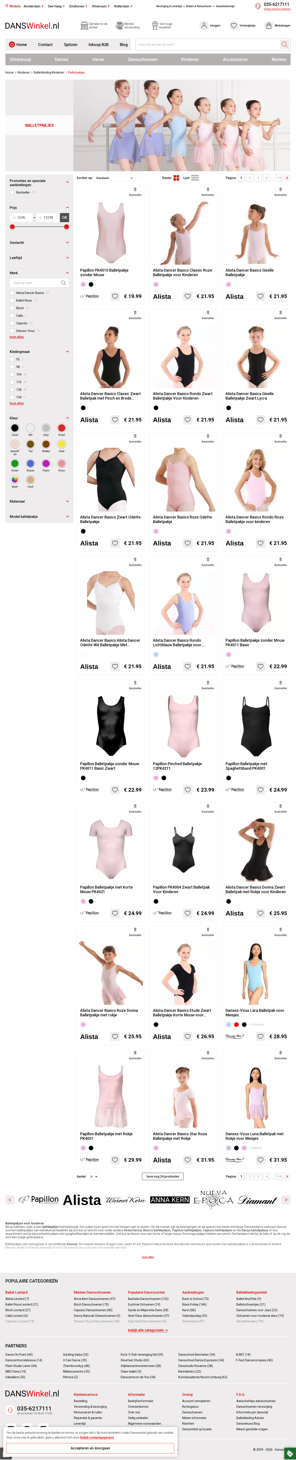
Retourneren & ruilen (88, 1412)
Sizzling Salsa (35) (75, 1354)
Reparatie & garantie (88, 1418)
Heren (98, 59)
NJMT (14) (243, 1354)
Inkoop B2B (99, 44)
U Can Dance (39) (75, 1360)
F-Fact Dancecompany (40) (254, 1360)
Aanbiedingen (193, 1292)
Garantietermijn (225, 6)
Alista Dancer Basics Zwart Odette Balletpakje (110, 519)
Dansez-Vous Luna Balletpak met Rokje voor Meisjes (255, 1136)
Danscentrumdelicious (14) (23, 1360)
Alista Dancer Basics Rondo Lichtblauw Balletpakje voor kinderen (177, 642)
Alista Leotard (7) (17, 1299)
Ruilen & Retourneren (199, 6)
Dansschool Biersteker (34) (196, 1354)
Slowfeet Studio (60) (135, 1360)
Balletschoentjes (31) (250, 1304)
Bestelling (80, 1401)
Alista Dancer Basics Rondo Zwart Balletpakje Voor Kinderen (183, 395)
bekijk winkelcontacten (277, 9)
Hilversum (99, 6)
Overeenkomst (138, 1406)
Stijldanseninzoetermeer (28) (141, 1366)
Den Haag (55, 6)
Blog (124, 44)
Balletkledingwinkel (251, 1292)
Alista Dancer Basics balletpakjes (147, 1230)
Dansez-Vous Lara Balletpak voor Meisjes (255, 1012)
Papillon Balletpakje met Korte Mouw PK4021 (106, 889)
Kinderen (190, 59)
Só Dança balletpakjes (252, 1230)
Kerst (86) (189, 1310)
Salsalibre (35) (15, 1377)
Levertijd (80, 1423)
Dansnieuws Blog (248, 1423)
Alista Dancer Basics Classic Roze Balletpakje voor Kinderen (182, 272)
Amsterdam (32, 6)
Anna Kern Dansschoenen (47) (94, 1299)
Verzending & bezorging (90, 1406)
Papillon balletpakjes (187, 1230)
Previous (10, 1199)
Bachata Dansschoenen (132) (148, 1299)
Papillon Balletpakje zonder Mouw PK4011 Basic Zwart (109, 766)
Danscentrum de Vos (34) (138, 1377)
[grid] (176, 178)
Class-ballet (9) (131, 1371)
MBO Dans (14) (15, 1371)
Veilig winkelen (138, 1418)
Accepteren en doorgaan (90, 1448)
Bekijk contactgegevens (97, 1437)
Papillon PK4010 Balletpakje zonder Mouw (104, 272)
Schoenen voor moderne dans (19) (260, 1315)
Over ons (134, 1412)
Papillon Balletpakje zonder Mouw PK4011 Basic (255, 642)
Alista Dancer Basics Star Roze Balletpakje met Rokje (180, 1136)
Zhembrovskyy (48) (76, 1366)
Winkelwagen (283, 25)
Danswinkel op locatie (197, 1429)
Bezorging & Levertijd (169, 6)
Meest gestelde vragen (252, 1429)
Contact (45, 44)
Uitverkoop (20, 59)
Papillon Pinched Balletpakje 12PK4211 (177, 766)
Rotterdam (121, 6)
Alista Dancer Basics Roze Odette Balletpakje (182, 519)
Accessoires (235, 59)
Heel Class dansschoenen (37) (148, 1315)
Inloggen (215, 25)
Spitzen (70, 44)
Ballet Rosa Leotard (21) (21, 1304)
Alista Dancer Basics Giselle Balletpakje (250, 272)
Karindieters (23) (189, 1371)
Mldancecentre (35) (76, 1371)
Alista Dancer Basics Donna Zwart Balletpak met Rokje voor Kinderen (256, 889)
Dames (61, 59)
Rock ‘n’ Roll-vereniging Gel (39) (142, 1354)
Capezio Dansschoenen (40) (93, 1310)
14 (279, 178)
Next (286, 1199)
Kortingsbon (190, 1406)
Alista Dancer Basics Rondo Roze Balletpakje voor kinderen (255, 519)
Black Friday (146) (194, 1304)
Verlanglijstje (247, 25)
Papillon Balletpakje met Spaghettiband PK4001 (246, 766)
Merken (279, 59)
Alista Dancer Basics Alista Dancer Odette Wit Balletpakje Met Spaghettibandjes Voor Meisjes (110, 642)
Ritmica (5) (70, 1377)
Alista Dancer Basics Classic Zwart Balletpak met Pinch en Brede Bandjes (110, 395)
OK (64, 217)
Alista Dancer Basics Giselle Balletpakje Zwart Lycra (250, 395)
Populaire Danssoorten (146, 1292)
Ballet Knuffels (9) (248, 1299)
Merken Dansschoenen (92, 1292)
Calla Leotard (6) (16, 1315)
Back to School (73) (195, 1299)
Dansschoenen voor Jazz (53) (256, 1310)
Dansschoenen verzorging (254, 1406)
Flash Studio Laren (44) (21, 1366)
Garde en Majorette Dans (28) (148, 1310)
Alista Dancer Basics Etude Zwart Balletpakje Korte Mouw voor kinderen (182, 1012)
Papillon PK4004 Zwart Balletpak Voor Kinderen (181, 889)
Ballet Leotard (16, 1292)
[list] (195, 178)
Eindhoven (76, 6)
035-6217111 (276, 4)
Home (21, 44)
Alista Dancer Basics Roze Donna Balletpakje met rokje (109, 1012)
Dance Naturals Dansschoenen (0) (97, 1315)
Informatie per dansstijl (252, 1412)
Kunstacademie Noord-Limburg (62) (202, 1377)
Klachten (188, 1423)
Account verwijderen (196, 1401)
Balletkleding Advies (250, 1418)
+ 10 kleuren (256, 1024)
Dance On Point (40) (19, 1354)
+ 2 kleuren (255, 1148)
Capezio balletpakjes (217, 1230)
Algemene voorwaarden (144, 1423)
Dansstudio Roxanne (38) (195, 1366)
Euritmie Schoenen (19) (144, 1304)
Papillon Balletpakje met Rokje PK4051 (106, 1136)
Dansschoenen (142, 59)
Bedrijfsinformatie (140, 1401)
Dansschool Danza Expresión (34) (201, 1360)
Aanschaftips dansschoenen (256, 1401)
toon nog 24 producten (163, 1176)
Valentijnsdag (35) (194, 1315)
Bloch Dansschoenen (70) (91, 1304)
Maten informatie (194, 1418)
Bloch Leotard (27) (18, 1310)
